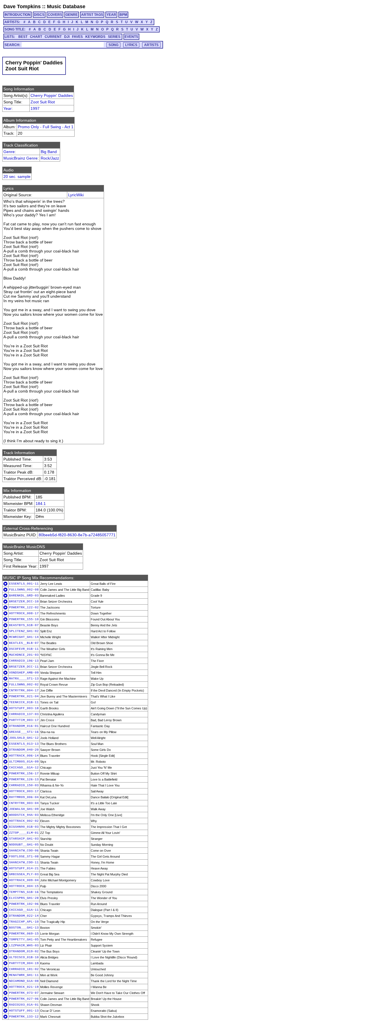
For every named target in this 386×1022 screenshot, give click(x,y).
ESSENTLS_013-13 (24, 744)
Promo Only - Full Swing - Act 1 (45, 127)
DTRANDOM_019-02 (24, 951)
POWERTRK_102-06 (24, 904)
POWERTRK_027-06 (24, 999)
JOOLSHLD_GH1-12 (24, 738)
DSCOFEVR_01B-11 (24, 649)
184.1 (41, 503)
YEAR (111, 15)
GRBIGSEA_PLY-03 (24, 874)
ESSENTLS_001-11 (24, 583)
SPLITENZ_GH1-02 (24, 631)
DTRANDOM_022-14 (24, 916)
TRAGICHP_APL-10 (24, 921)
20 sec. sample (17, 176)
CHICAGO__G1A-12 (24, 767)
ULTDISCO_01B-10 (24, 957)
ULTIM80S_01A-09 (24, 761)
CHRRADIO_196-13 (24, 661)
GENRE (72, 15)
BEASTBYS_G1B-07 (24, 625)
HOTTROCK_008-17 (24, 613)
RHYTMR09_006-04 (24, 797)
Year (7, 108)
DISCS (39, 15)
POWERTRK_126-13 (24, 779)
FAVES (77, 37)
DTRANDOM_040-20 (24, 749)
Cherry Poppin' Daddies (52, 95)
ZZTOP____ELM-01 (24, 832)
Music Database (66, 6)
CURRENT (53, 37)
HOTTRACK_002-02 (24, 821)
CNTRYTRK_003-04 (24, 803)
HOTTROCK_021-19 (24, 987)
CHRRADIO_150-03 (24, 785)
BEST (22, 37)
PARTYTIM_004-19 (24, 963)
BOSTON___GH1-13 (24, 927)
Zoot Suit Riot (43, 102)
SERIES (114, 37)
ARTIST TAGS (92, 15)
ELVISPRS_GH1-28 (24, 898)
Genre (9, 151)
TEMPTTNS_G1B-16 (24, 892)
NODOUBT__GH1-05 (24, 844)
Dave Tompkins (22, 6)
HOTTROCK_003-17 (24, 791)
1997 (35, 108)
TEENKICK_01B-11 (24, 702)
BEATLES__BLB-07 (24, 643)
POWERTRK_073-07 (24, 993)
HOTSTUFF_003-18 (24, 708)
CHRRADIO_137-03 (24, 714)
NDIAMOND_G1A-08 (24, 981)
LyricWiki (76, 195)
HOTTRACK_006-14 (24, 755)
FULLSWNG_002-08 (24, 589)
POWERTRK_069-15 (24, 933)
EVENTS (131, 37)
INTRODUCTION (18, 15)
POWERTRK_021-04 (24, 696)
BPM (123, 15)
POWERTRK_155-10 (24, 619)
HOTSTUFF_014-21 (24, 868)
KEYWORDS (95, 37)
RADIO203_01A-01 (24, 1004)
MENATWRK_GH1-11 (24, 975)
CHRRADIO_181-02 (24, 969)
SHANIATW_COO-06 (24, 850)
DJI (67, 37)
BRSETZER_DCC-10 (24, 601)
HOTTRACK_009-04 (24, 880)
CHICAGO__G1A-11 (24, 910)
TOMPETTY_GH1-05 (24, 939)
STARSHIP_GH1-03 (24, 838)
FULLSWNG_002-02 (24, 684)
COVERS (55, 15)
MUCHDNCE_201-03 (24, 655)
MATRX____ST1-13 (24, 678)
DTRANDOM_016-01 (24, 726)
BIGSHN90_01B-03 (24, 827)
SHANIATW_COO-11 (24, 862)
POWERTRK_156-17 (24, 773)
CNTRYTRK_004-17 (24, 690)
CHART (36, 37)
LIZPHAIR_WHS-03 (24, 945)
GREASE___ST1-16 (24, 732)
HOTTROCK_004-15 (24, 886)
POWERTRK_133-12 (24, 1016)
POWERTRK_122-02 (24, 607)
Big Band (49, 151)
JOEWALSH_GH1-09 (24, 809)
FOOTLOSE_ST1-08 (24, 856)
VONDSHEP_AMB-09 (24, 672)
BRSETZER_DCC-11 (24, 666)
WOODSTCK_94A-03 (24, 815)
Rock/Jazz (50, 158)
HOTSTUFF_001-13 (24, 1010)
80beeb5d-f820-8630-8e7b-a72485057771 (77, 535)
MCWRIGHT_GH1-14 (24, 637)
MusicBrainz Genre (20, 158)
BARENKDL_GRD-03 (24, 595)
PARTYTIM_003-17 (24, 720)
